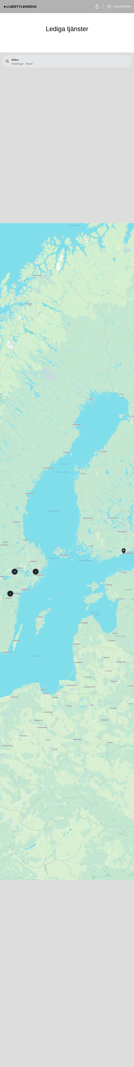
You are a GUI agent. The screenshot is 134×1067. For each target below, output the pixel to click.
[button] (97, 6)
